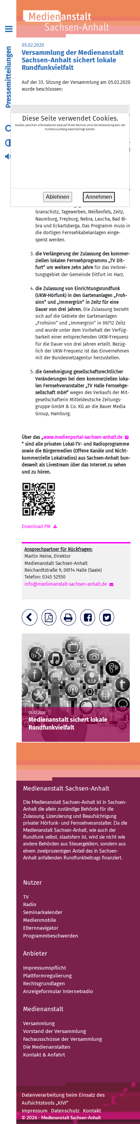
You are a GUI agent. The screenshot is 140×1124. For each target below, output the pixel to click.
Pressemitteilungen (8, 77)
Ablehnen (57, 197)
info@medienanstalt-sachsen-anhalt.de (65, 584)
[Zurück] (31, 619)
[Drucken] (69, 619)
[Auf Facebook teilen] (89, 619)
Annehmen (99, 197)
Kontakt (92, 1111)
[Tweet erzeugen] (108, 619)
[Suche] (9, 129)
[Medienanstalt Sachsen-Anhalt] (75, 19)
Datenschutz (65, 1111)
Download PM (36, 526)
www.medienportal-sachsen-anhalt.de (82, 437)
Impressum (35, 1111)
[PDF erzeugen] (50, 619)
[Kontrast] (9, 143)
